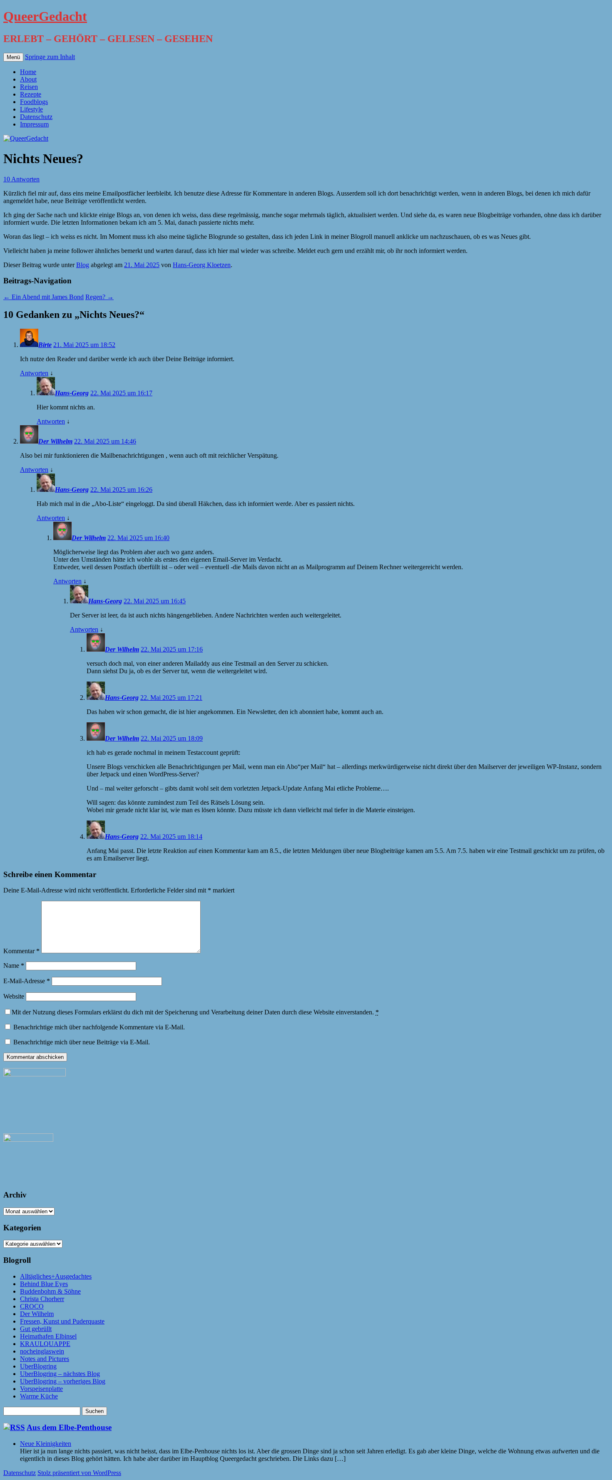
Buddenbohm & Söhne (50, 1291)
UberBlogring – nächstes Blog (60, 1373)
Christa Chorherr (42, 1298)
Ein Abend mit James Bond (43, 296)
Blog (82, 264)
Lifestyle (31, 109)
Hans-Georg (72, 393)
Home (28, 71)
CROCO (32, 1306)
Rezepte (30, 94)
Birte (45, 344)
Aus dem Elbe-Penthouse (69, 1427)
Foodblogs (34, 101)
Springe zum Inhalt (50, 56)
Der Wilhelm (55, 441)
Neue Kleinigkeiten (45, 1443)
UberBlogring (38, 1366)
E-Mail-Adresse (26, 980)
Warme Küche (39, 1396)
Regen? (99, 296)
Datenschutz (36, 116)
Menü (13, 57)
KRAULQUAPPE (45, 1343)
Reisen (29, 86)
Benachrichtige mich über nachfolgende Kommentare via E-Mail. (99, 1027)
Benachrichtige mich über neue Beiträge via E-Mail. (81, 1042)
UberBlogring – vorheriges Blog (62, 1381)
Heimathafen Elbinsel (48, 1336)
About (28, 79)
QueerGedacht (45, 16)
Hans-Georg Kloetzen (202, 264)
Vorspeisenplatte (41, 1388)
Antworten (34, 373)
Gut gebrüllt (36, 1328)
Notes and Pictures (44, 1358)
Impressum (34, 124)
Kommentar (21, 950)
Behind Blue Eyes (44, 1283)
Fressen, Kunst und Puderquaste (62, 1321)
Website (13, 996)
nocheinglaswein (42, 1351)
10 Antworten (21, 179)
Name (13, 965)
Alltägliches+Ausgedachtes (56, 1276)
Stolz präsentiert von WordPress (79, 1472)
